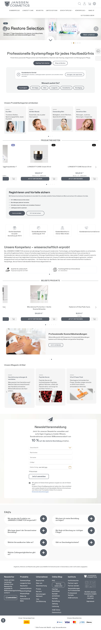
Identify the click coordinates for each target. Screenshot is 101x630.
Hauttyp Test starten (42, 63)
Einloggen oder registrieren (74, 74)
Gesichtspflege (25, 591)
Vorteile (55, 598)
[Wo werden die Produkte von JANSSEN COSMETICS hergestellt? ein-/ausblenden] (43, 518)
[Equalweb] (3, 622)
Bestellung (56, 601)
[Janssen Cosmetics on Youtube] (94, 586)
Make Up (23, 596)
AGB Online (56, 610)
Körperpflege (24, 593)
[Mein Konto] (84, 4)
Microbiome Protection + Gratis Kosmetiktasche (39, 308)
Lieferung (55, 606)
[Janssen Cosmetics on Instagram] (86, 582)
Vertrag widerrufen (58, 585)
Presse (38, 589)
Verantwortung (41, 586)
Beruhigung (78, 88)
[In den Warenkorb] (13, 179)
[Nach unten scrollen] (50, 40)
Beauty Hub (40, 580)
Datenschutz (56, 612)
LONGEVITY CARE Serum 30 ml (79, 167)
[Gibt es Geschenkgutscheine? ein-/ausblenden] (91, 542)
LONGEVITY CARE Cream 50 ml (39, 167)
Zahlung (55, 604)
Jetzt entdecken (55, 345)
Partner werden (73, 586)
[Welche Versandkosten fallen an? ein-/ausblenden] (43, 542)
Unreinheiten (66, 88)
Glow (44, 88)
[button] (79, 4)
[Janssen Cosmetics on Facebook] (90, 582)
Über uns (39, 583)
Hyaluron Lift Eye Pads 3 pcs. (79, 307)
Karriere (39, 591)
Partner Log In (73, 583)
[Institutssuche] (62, 228)
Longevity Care (25, 583)
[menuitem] (14, 10)
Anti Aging (35, 88)
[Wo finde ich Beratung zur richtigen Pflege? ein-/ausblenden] (91, 530)
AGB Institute (73, 598)
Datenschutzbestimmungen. (40, 492)
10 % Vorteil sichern (35, 213)
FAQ (53, 580)
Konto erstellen (16, 213)
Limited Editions (25, 588)
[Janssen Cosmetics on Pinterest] (86, 586)
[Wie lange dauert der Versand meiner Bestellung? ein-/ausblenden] (43, 530)
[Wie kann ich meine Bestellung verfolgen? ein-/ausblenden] (91, 518)
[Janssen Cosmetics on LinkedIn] (90, 586)
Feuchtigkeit (23, 88)
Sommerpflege (25, 580)
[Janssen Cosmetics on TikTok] (94, 582)
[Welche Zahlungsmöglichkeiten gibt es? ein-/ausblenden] (43, 552)
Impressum (90, 601)
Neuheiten (24, 586)
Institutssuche (73, 580)
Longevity (54, 88)
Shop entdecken (60, 63)
